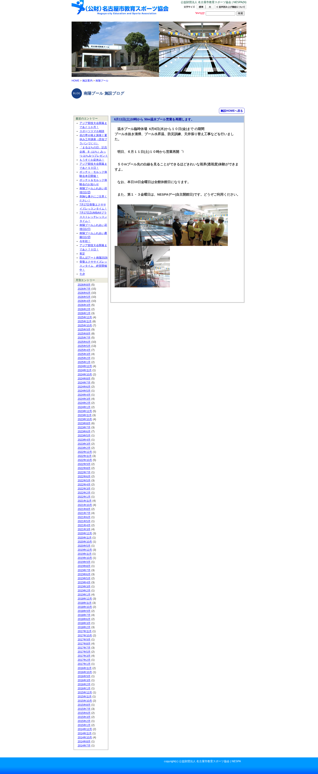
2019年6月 (84, 574)
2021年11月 (85, 500)
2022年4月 (84, 484)
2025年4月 (84, 350)
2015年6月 (84, 713)
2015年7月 (84, 708)
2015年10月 (85, 700)
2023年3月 (84, 443)
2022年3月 (84, 488)
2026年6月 (84, 292)
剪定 (82, 253)
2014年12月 (85, 729)
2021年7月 (84, 513)
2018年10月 (85, 607)
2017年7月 (84, 647)
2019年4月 (84, 582)
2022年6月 (84, 476)
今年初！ (85, 241)
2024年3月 (84, 398)
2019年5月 (84, 578)
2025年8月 (84, 333)
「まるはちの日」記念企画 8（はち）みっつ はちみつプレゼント (94, 151)
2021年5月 (84, 521)
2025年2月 (84, 358)
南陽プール (102, 80)
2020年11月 (85, 537)
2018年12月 (85, 598)
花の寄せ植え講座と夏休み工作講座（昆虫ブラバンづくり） (93, 139)
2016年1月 (84, 688)
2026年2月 (84, 309)
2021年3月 (84, 529)
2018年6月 (84, 619)
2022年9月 (84, 464)
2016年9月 (84, 676)
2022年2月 (84, 492)
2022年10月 (85, 460)
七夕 (82, 273)
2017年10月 (85, 635)
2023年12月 (85, 411)
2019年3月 (84, 586)
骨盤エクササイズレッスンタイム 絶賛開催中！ (93, 265)
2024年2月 (84, 402)
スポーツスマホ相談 (92, 131)
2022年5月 (84, 480)
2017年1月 (84, 663)
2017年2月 (84, 659)
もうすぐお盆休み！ (92, 159)
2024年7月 (84, 382)
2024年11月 (85, 370)
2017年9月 (84, 639)
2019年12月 (85, 549)
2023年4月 (84, 439)
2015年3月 (84, 717)
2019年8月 (84, 566)
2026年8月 (84, 284)
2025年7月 (84, 337)
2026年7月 (84, 288)
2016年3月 (84, 680)
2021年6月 (84, 517)
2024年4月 (84, 394)
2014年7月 (84, 745)
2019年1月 (84, 594)
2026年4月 (84, 301)
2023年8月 (84, 423)
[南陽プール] (120, 11)
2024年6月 (84, 386)
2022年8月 (84, 468)
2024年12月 (85, 366)
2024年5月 (84, 390)
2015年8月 (84, 704)
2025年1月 (84, 362)
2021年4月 (84, 525)
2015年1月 (84, 725)
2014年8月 (84, 741)
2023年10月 (85, 419)
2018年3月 (84, 623)
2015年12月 (85, 692)
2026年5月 (84, 296)
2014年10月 (85, 737)
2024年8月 (84, 378)
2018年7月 (84, 615)
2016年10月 (85, 672)
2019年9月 (84, 562)
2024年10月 (85, 374)
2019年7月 (84, 570)
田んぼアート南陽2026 (93, 257)
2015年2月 (84, 721)
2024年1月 (84, 407)
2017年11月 (85, 631)
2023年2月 (84, 447)
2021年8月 (84, 509)
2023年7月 (84, 427)
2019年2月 (84, 590)
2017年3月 (84, 655)
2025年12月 (85, 317)
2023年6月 (84, 431)
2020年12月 (85, 533)
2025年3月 (84, 354)
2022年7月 (84, 472)
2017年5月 (84, 651)
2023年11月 (85, 415)
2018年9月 (84, 611)
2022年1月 (84, 496)
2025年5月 (84, 346)
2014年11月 (85, 733)
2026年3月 (84, 305)
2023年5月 (84, 435)
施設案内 (87, 80)
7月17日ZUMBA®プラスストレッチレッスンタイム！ (93, 216)
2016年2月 (84, 684)
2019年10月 (85, 557)
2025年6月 (84, 341)
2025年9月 (84, 329)
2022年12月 (85, 452)
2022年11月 (85, 456)
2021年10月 (85, 505)
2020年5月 (84, 545)
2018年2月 (84, 627)
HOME (75, 80)
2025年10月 (85, 325)
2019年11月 (85, 553)
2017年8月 (84, 643)
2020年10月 (85, 541)
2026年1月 (84, 313)
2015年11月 (85, 696)
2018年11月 (85, 602)
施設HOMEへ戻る (232, 110)
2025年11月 (85, 321)
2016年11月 (85, 668)
